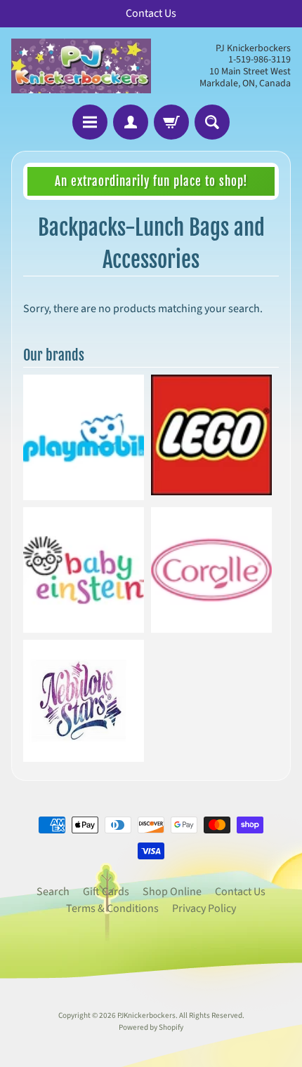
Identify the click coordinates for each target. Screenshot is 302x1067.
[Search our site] (212, 122)
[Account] (130, 122)
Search (53, 891)
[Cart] (171, 122)
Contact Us (240, 891)
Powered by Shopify (151, 1027)
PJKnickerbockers (146, 1015)
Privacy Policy (204, 908)
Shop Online (172, 891)
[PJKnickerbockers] (81, 66)
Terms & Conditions (112, 908)
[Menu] (89, 122)
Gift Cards (106, 891)
